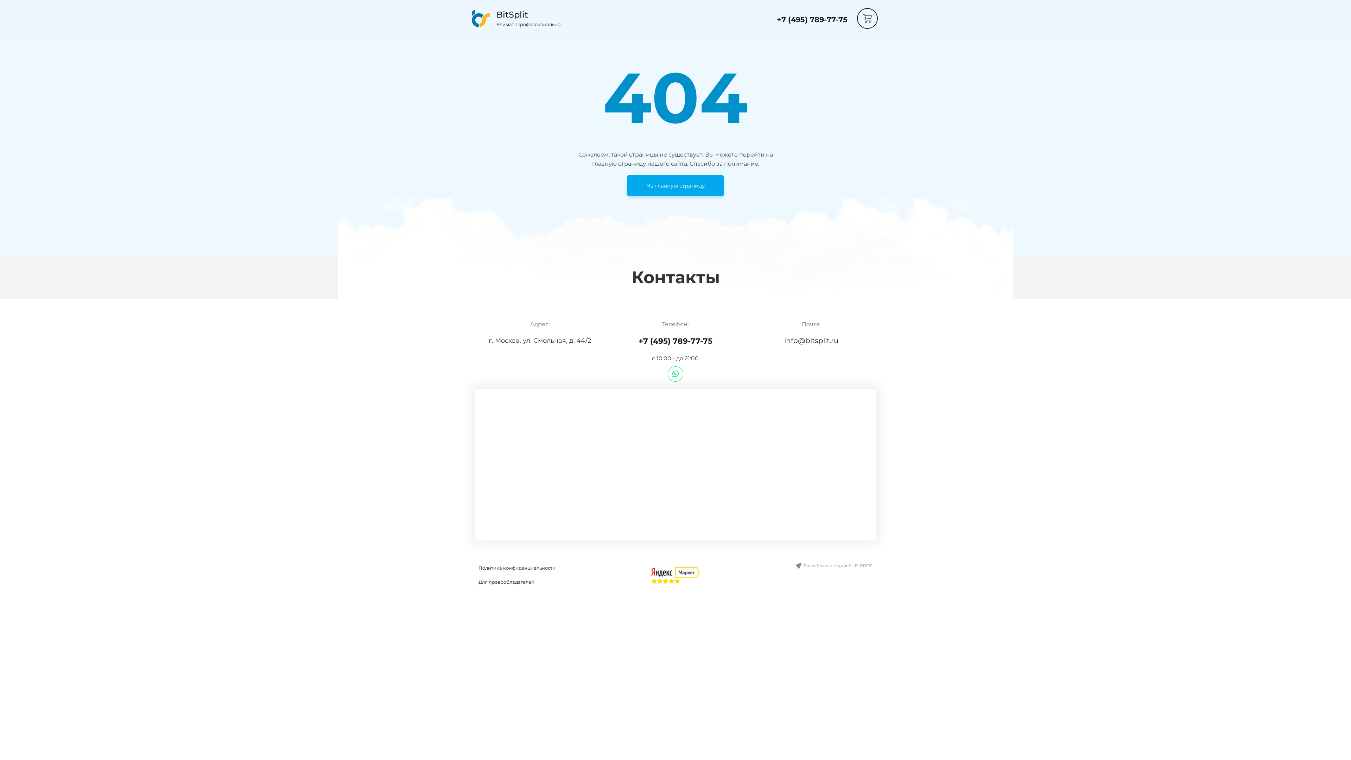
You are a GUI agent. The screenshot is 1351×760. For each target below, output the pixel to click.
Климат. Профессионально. (529, 24)
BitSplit (512, 15)
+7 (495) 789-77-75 (812, 19)
